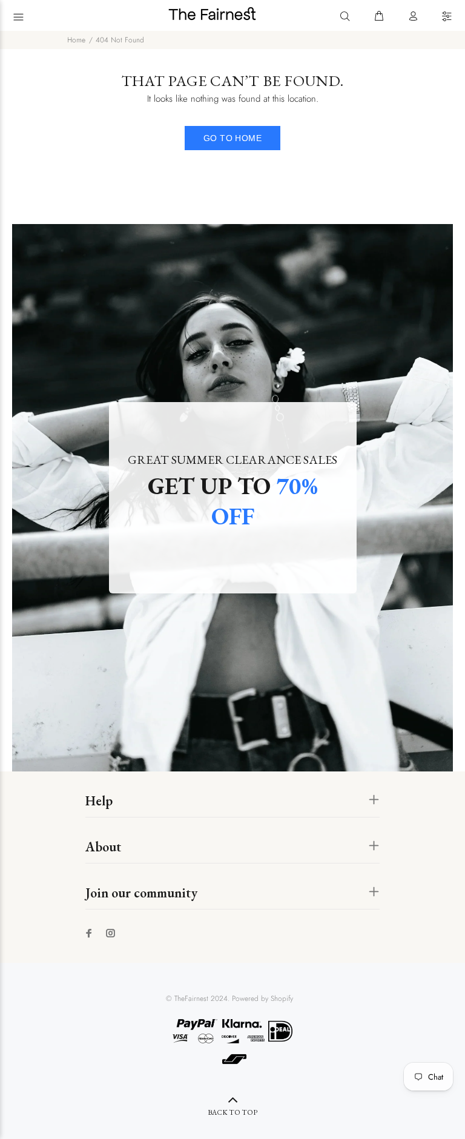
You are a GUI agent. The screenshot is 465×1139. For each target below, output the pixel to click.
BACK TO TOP (232, 1112)
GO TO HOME (232, 138)
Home (76, 40)
